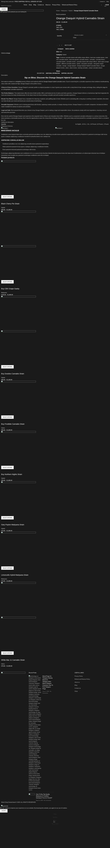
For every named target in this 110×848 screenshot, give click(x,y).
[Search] (99, 4)
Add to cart (68, 45)
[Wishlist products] (103, 4)
